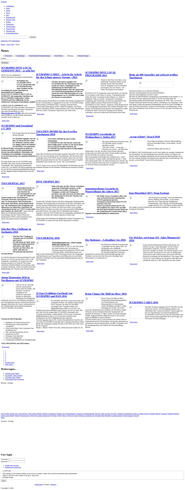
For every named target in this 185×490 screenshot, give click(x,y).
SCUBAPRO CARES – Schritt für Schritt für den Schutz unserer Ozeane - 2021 (59, 76)
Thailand (120, 414)
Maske (17, 416)
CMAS (32, 416)
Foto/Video (58, 56)
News (8, 13)
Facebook (20, 379)
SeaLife (136, 416)
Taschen (97, 414)
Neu (7, 15)
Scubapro (152, 414)
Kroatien (98, 416)
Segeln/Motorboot (12, 33)
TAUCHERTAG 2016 (48, 238)
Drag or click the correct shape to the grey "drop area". (21, 475)
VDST (59, 416)
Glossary (53, 484)
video (102, 414)
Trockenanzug (24, 416)
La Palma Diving (143, 414)
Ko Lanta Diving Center (23, 414)
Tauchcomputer (128, 416)
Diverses (71, 56)
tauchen (107, 414)
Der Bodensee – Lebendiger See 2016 (105, 240)
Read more (5, 121)
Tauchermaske (70, 414)
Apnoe (75, 416)
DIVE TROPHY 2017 (48, 181)
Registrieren (16, 41)
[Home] (4, 2)
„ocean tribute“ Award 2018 (144, 136)
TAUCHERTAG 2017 (13, 183)
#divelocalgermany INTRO (11, 113)
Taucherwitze (10, 31)
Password (5, 461)
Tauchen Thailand (167, 414)
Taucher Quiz (10, 20)
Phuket (39, 414)
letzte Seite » (9, 364)
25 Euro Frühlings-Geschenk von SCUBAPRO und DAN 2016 (54, 295)
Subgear (176, 414)
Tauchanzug (52, 414)
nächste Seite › (10, 362)
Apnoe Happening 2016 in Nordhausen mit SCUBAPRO (17, 279)
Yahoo (17, 373)
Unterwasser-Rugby (7, 416)
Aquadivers (80, 414)
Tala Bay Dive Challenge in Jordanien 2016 (16, 230)
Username (5, 459)
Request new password (13, 467)
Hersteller (108, 416)
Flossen (59, 414)
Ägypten (113, 414)
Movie (158, 414)
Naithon (45, 414)
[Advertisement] (17, 399)
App (63, 414)
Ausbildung (10, 6)
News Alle (10, 44)
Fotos (8, 8)
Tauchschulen (10, 26)
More (2, 418)
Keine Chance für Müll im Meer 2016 (106, 293)
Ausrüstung (20, 56)
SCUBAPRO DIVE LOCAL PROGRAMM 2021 (100, 74)
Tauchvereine (10, 29)
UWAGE (70, 416)
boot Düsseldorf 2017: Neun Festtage (149, 193)
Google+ (19, 375)
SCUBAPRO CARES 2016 (143, 302)
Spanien (12, 414)
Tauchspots (10, 24)
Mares (64, 416)
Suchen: (3, 58)
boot (2, 414)
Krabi (135, 414)
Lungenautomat (117, 416)
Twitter (17, 377)
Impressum (38, 484)
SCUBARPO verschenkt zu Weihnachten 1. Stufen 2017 (100, 135)
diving (34, 414)
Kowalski (38, 416)
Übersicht (8, 56)
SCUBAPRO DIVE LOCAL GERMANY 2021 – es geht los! (18, 69)
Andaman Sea (90, 416)
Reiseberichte (10, 17)
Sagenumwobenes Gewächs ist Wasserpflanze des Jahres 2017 (102, 190)
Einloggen (4, 41)
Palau (55, 416)
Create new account (12, 465)
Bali (103, 416)
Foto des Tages (83, 56)
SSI (51, 416)
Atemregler (46, 416)
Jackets (6, 414)
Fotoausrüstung (89, 414)
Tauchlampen (127, 414)
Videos (8, 22)
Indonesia (81, 416)
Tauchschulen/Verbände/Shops (39, 56)
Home (8, 11)
